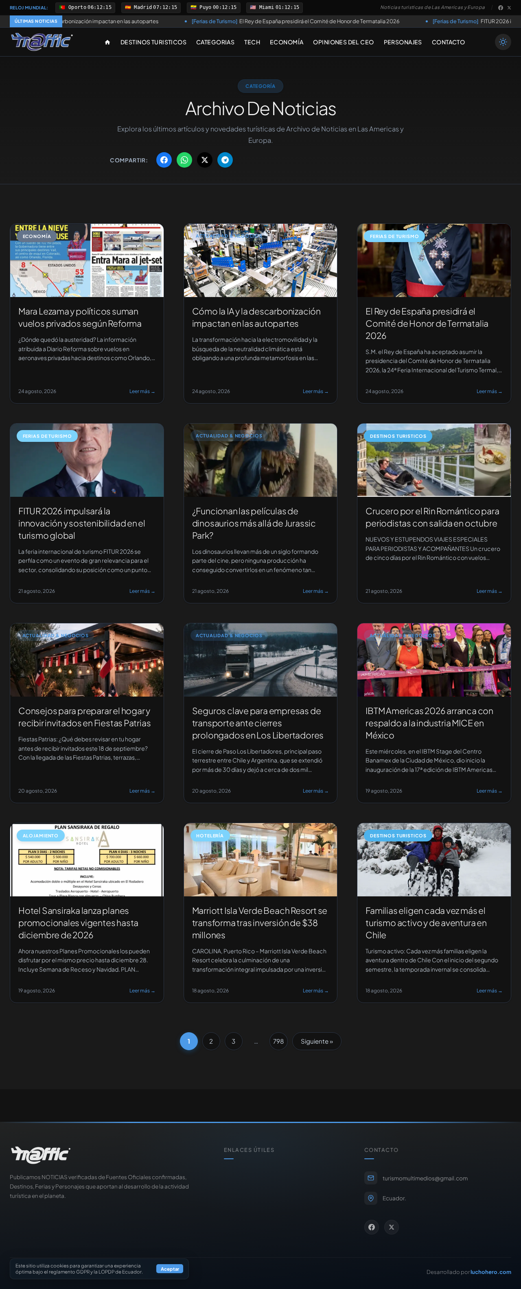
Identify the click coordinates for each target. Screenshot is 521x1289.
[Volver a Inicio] (42, 42)
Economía (286, 42)
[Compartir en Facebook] (164, 160)
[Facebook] (500, 7)
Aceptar (170, 1269)
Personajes (403, 42)
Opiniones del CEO (343, 42)
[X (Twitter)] (509, 8)
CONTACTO (448, 42)
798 (278, 1041)
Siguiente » (317, 1041)
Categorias (215, 42)
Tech (252, 42)
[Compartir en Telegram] (225, 160)
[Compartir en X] (204, 160)
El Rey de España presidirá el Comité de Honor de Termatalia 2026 (219, 21)
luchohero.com (491, 1271)
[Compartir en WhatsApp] (184, 160)
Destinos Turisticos (153, 42)
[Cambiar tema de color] (503, 42)
